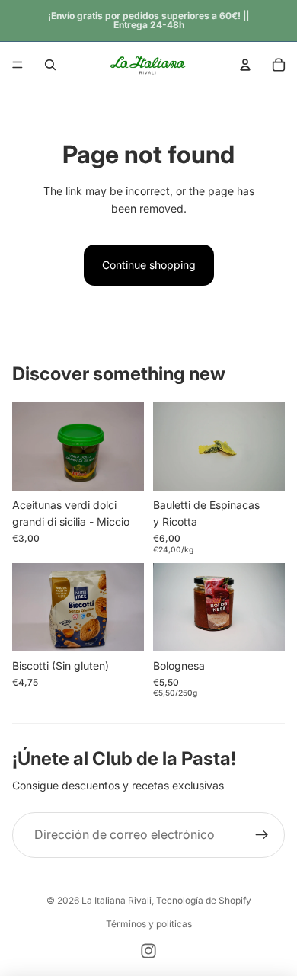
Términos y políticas (149, 924)
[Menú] (17, 64)
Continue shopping (149, 264)
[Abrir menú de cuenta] (245, 65)
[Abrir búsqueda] (50, 65)
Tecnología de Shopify (203, 900)
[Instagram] (148, 951)
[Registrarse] (262, 835)
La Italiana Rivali (116, 900)
